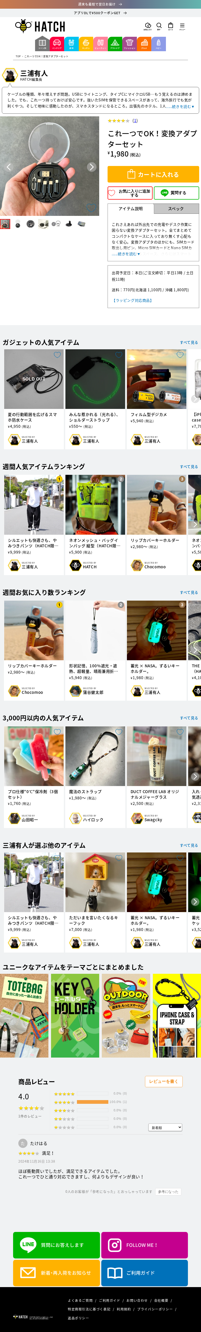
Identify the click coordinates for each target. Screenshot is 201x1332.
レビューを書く (163, 1081)
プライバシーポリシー (155, 1309)
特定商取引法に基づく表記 (89, 1309)
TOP (18, 56)
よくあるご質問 (81, 1300)
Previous (9, 167)
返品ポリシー (78, 1317)
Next (92, 167)
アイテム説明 (131, 208)
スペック (176, 208)
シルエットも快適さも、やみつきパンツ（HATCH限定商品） (33, 543)
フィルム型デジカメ (149, 414)
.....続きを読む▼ (180, 106)
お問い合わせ (137, 1300)
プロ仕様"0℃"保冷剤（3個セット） (33, 794)
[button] (159, 26)
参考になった (168, 1192)
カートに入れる (158, 174)
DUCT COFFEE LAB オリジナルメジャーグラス (155, 794)
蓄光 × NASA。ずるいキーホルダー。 (155, 668)
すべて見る (189, 342)
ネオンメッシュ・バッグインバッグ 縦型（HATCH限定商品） (94, 543)
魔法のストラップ (85, 791)
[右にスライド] (195, 399)
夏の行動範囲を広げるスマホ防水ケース (32, 417)
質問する (178, 192)
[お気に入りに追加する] (91, 208)
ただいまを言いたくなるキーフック (93, 920)
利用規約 (124, 1309)
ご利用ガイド (110, 1300)
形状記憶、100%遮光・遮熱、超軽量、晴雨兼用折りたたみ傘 (93, 668)
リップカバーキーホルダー (155, 540)
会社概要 (161, 1300)
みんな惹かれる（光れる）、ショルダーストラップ (94, 417)
